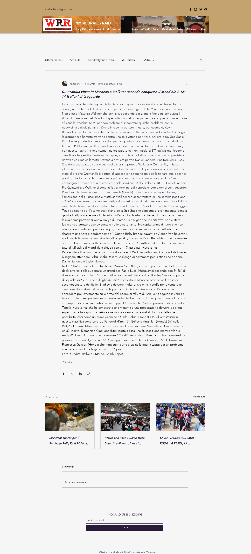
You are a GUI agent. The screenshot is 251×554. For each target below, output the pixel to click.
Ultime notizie (54, 60)
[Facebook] (190, 9)
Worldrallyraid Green (100, 60)
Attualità (75, 60)
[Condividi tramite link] (88, 373)
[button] (201, 60)
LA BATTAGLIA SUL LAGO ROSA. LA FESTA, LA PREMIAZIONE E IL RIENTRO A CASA (179, 440)
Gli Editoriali (129, 60)
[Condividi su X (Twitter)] (72, 373)
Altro (147, 60)
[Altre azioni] (186, 84)
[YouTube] (205, 9)
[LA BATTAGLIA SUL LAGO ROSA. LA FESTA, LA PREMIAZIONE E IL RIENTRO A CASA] (180, 417)
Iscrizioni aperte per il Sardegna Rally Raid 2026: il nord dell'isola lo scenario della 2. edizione (68, 440)
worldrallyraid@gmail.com (58, 9)
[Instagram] (195, 9)
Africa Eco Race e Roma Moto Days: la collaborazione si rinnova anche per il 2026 (125, 440)
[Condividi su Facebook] (63, 373)
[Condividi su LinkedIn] (80, 373)
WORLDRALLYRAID (93, 23)
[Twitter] (200, 9)
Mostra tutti (199, 396)
